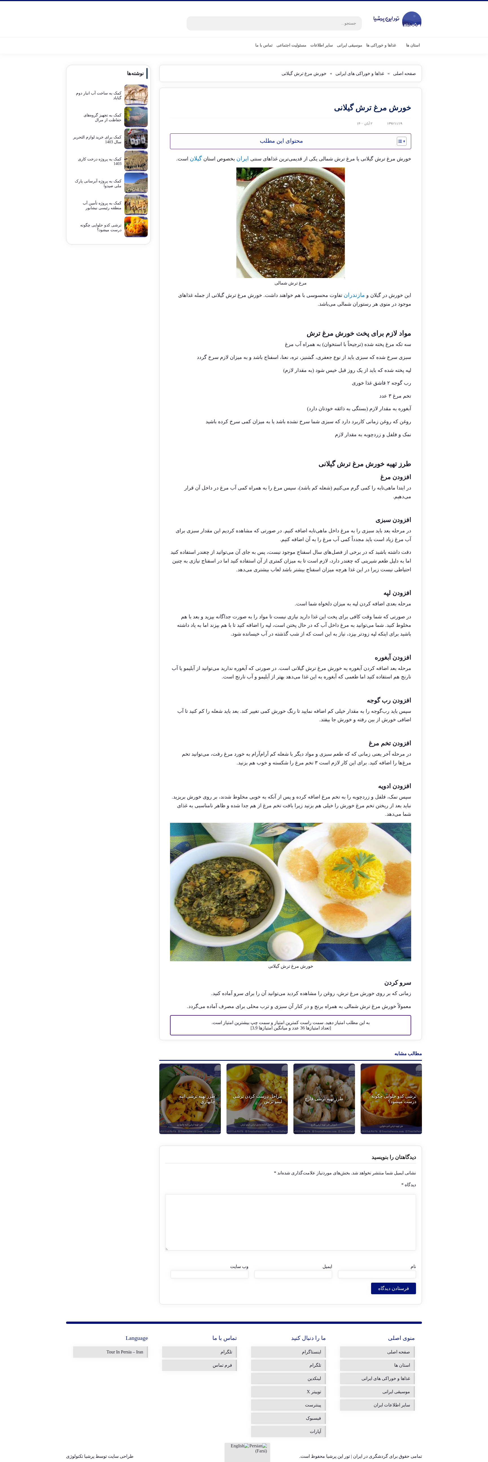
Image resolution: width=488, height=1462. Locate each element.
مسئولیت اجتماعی (291, 45)
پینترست (313, 1405)
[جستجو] (194, 23)
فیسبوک (313, 1418)
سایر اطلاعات (321, 45)
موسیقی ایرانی (349, 45)
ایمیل (327, 1266)
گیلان (196, 158)
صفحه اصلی (404, 73)
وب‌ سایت (239, 1266)
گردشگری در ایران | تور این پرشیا (357, 1456)
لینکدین (314, 1378)
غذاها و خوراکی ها (381, 45)
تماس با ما (264, 45)
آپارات (315, 1431)
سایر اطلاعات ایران (392, 1405)
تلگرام (315, 1365)
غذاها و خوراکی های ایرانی (360, 73)
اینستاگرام (311, 1351)
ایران (242, 158)
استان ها (402, 1365)
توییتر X (314, 1391)
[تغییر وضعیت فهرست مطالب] (399, 141)
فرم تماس (222, 1365)
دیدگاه (408, 1184)
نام (413, 1266)
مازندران (354, 295)
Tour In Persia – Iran (124, 1351)
